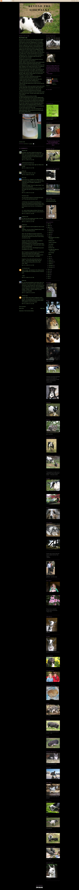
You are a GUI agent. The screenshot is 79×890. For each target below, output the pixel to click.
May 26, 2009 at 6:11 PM (28, 265)
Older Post (42, 308)
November (51, 265)
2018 (49, 278)
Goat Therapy (51, 252)
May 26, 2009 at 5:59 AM (28, 174)
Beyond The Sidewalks (40, 8)
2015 (49, 276)
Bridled (50, 254)
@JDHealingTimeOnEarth (27, 162)
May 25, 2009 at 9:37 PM (28, 167)
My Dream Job (51, 247)
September (51, 261)
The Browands (25, 268)
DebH (23, 280)
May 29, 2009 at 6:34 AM (28, 303)
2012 (49, 272)
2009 (49, 227)
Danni (23, 177)
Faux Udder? (51, 244)
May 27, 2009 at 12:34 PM (28, 292)
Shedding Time (51, 240)
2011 (49, 271)
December (51, 267)
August (50, 260)
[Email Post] (33, 143)
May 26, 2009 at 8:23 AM (28, 192)
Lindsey (51, 117)
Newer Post (21, 308)
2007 (49, 223)
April (50, 234)
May (50, 236)
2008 (49, 225)
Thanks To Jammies (52, 242)
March (50, 232)
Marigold (23, 150)
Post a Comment (22, 306)
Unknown (24, 295)
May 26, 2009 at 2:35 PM (28, 213)
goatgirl (23, 224)
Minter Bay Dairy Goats (50, 199)
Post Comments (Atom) (29, 310)
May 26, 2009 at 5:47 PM (28, 221)
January (50, 228)
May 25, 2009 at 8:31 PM (28, 159)
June (50, 256)
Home (32, 308)
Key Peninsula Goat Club (51, 201)
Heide (23, 171)
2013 (49, 274)
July (49, 258)
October (50, 263)
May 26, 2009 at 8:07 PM (28, 277)
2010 (49, 269)
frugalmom (24, 216)
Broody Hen (51, 245)
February (51, 230)
